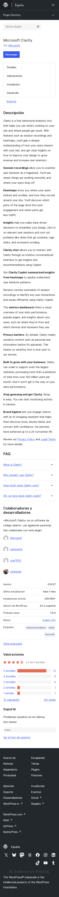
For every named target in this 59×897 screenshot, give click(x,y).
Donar (36, 797)
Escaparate (38, 757)
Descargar (11, 54)
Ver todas (50, 699)
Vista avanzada (12, 643)
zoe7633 (15, 560)
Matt (7, 820)
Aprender (8, 786)
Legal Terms (48, 439)
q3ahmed (15, 571)
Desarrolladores (12, 797)
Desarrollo (13, 92)
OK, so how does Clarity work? (22, 495)
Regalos (37, 803)
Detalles (11, 67)
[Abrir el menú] (54, 5)
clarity (51, 627)
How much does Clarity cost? (21, 485)
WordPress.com (14, 814)
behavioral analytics (36, 627)
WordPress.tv (13, 803)
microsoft (49, 634)
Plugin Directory (12, 15)
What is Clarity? (12, 464)
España (15, 847)
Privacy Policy (26, 439)
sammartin (16, 549)
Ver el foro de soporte (16, 737)
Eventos (36, 792)
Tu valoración (11, 699)
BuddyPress (12, 832)
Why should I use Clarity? (18, 475)
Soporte (11, 101)
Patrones (36, 775)
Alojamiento (10, 769)
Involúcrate (38, 786)
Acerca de (9, 757)
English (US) (49, 620)
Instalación (13, 84)
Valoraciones (14, 75)
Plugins (35, 769)
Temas (35, 763)
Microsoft (14, 45)
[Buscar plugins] (38, 26)
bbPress (10, 826)
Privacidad (9, 775)
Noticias (8, 763)
